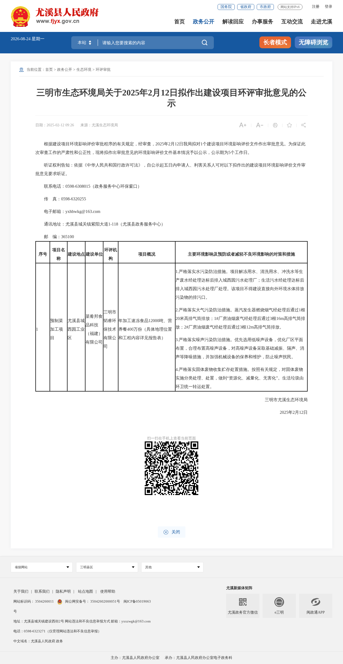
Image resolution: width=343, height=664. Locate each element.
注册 (315, 7)
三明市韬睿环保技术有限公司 (109, 329)
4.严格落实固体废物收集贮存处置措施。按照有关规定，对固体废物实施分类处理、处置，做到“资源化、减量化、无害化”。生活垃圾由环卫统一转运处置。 (240, 378)
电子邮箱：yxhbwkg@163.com (67, 211)
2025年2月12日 (289, 412)
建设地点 (76, 254)
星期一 (38, 38)
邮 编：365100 (54, 236)
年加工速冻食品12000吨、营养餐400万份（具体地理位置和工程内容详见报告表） (145, 329)
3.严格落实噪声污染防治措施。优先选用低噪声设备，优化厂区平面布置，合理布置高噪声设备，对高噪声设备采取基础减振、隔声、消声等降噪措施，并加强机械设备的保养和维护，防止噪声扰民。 (240, 348)
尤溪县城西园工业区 (76, 329)
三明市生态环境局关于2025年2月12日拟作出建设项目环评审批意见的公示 (171, 98)
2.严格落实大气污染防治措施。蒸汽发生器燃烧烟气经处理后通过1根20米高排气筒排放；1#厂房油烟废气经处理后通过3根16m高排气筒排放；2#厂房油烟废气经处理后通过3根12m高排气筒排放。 (240, 318)
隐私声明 (63, 591)
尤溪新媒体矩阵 (239, 588)
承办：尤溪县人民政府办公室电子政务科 (198, 658)
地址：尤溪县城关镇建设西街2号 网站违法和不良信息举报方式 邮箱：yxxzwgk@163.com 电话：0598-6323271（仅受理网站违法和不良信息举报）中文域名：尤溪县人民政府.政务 (82, 631)
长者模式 (275, 42)
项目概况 (146, 254)
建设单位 (94, 254)
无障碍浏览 (313, 42)
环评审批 (103, 70)
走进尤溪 (321, 21)
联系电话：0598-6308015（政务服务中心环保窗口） (88, 186)
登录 (328, 7)
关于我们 (20, 591)
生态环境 (83, 70)
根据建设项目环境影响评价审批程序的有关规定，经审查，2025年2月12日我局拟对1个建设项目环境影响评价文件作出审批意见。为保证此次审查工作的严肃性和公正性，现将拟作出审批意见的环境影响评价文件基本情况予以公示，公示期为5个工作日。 (170, 148)
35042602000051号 (105, 601)
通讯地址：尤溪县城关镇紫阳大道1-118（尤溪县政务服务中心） (100, 224)
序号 (43, 254)
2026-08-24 (21, 38)
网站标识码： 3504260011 (34, 601)
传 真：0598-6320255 (60, 199)
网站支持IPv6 (290, 7)
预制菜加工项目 (56, 329)
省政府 (245, 7)
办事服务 (262, 21)
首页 (179, 21)
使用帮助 (107, 591)
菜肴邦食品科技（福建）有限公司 (94, 329)
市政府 (265, 7)
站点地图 (85, 591)
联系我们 (42, 591)
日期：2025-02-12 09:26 (54, 125)
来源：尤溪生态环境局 (99, 125)
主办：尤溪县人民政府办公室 (135, 658)
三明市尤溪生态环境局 (282, 399)
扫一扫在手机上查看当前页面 (171, 438)
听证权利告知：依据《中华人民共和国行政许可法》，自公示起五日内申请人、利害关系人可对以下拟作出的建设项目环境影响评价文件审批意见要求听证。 (170, 169)
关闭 (171, 532)
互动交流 (292, 21)
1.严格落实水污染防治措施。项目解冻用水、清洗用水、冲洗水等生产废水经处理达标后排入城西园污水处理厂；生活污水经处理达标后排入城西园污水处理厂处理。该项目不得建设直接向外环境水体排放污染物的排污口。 (240, 284)
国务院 (226, 7)
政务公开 (203, 21)
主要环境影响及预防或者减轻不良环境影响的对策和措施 (241, 254)
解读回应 (233, 21)
